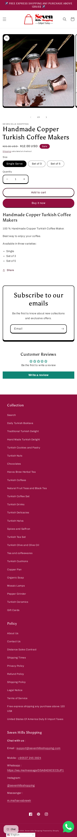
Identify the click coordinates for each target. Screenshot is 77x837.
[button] (4, 19)
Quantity (7, 171)
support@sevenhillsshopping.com (38, 748)
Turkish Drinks (15, 504)
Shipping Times (16, 657)
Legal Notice (14, 690)
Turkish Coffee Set (18, 496)
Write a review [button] (38, 375)
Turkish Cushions (17, 561)
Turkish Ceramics (17, 602)
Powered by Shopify (51, 831)
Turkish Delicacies (18, 512)
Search (11, 415)
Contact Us (14, 641)
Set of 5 (56, 163)
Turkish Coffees (16, 480)
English (14, 834)
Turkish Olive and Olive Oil (23, 545)
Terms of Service (17, 698)
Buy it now (38, 203)
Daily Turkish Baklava (20, 423)
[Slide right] (46, 117)
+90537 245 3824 (29, 757)
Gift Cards (13, 610)
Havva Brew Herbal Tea (21, 472)
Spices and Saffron (18, 529)
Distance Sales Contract (22, 649)
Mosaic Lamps (16, 585)
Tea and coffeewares (19, 553)
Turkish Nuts (14, 455)
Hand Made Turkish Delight (23, 439)
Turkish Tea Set (16, 537)
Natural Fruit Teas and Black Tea (27, 488)
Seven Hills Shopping (33, 831)
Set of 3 (37, 163)
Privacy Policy (15, 666)
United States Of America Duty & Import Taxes (35, 719)
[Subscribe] (62, 328)
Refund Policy (15, 674)
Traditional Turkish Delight (23, 431)
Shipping (7, 151)
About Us (12, 633)
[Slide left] (31, 117)
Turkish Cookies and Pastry (23, 447)
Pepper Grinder (16, 593)
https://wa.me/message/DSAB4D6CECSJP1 (35, 770)
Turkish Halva (15, 520)
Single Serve (14, 163)
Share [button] (10, 270)
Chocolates (14, 463)
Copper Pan (14, 569)
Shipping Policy (16, 682)
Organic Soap (15, 577)
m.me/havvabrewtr (19, 800)
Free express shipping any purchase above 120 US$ (36, 708)
